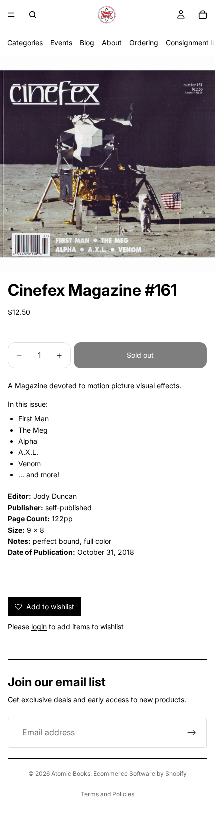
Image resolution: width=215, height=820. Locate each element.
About (112, 42)
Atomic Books (71, 774)
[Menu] (11, 15)
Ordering (144, 42)
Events (61, 42)
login (39, 626)
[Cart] (203, 15)
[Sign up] (192, 733)
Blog (87, 42)
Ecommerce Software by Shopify (140, 774)
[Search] (33, 15)
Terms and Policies (107, 794)
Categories (25, 42)
